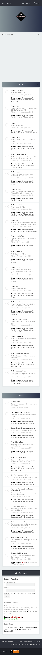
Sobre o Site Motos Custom (20, 553)
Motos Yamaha (16, 302)
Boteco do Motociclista (18, 506)
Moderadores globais (11, 619)
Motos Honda (15, 172)
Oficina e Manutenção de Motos (21, 412)
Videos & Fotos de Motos (19, 537)
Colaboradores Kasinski (26, 215)
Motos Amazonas (17, 90)
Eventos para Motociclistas (19, 475)
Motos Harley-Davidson (18, 154)
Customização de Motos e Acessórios (23, 428)
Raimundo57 (8, 631)
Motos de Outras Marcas (19, 319)
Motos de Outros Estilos (18, 458)
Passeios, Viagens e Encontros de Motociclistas (22, 489)
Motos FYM (14, 123)
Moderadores (27, 98)
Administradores (28, 423)
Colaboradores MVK (30, 231)
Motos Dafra (15, 106)
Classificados (15, 402)
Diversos (21, 396)
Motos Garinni (15, 137)
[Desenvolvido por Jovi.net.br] (14, 651)
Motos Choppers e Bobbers (20, 354)
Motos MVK (15, 220)
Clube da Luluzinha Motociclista (21, 522)
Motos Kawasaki (16, 205)
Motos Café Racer (17, 336)
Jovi (24, 562)
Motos (21, 84)
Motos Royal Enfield (17, 236)
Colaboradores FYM (30, 132)
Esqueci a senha (9, 593)
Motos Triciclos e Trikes (18, 371)
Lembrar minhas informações (24, 593)
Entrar (6, 579)
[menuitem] (8, 3)
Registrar (14, 579)
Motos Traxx (15, 286)
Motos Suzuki (15, 267)
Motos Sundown (16, 252)
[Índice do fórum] (21, 16)
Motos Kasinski (16, 189)
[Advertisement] (21, 60)
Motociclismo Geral (17, 442)
